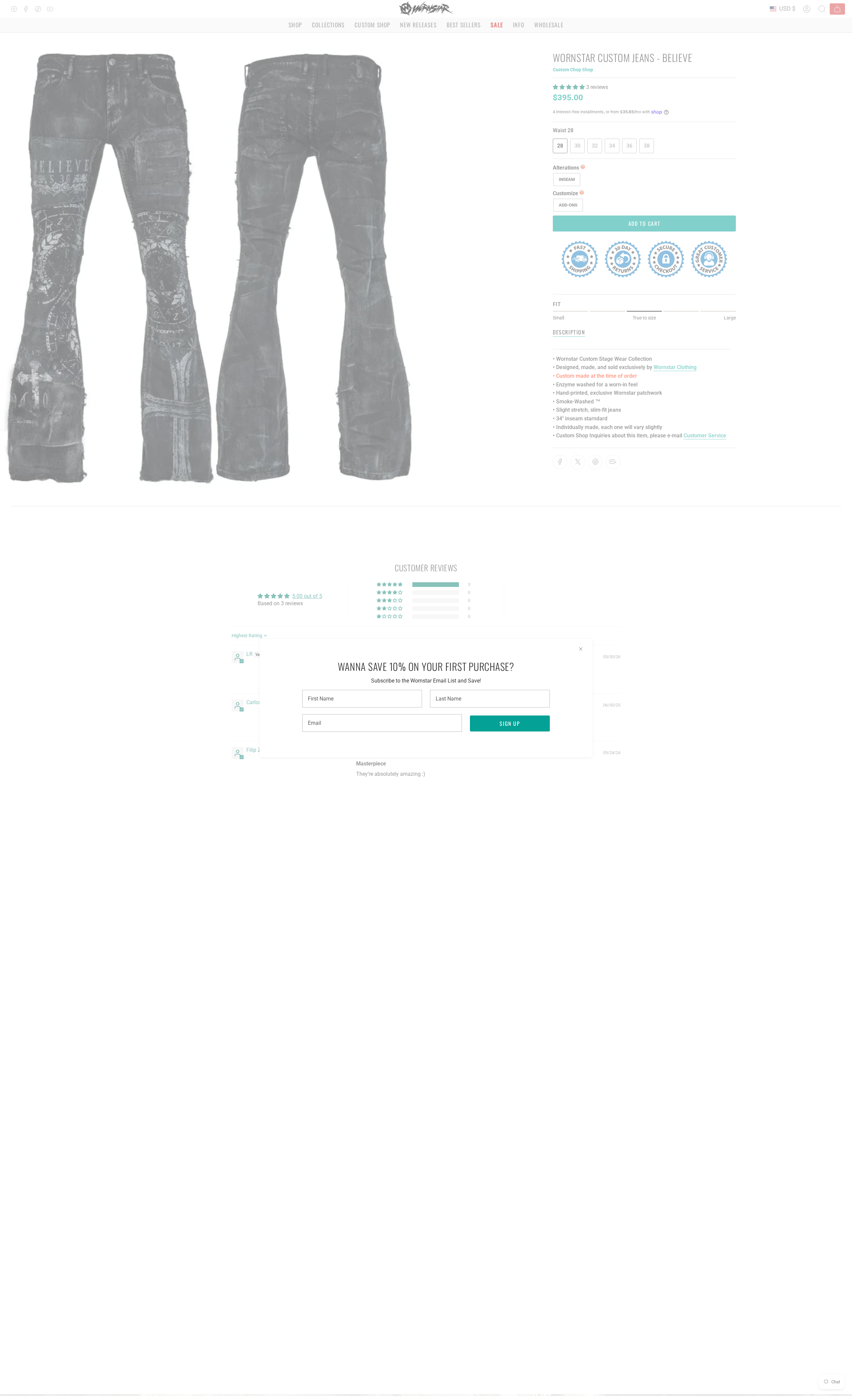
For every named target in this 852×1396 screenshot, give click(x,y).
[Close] (581, 649)
